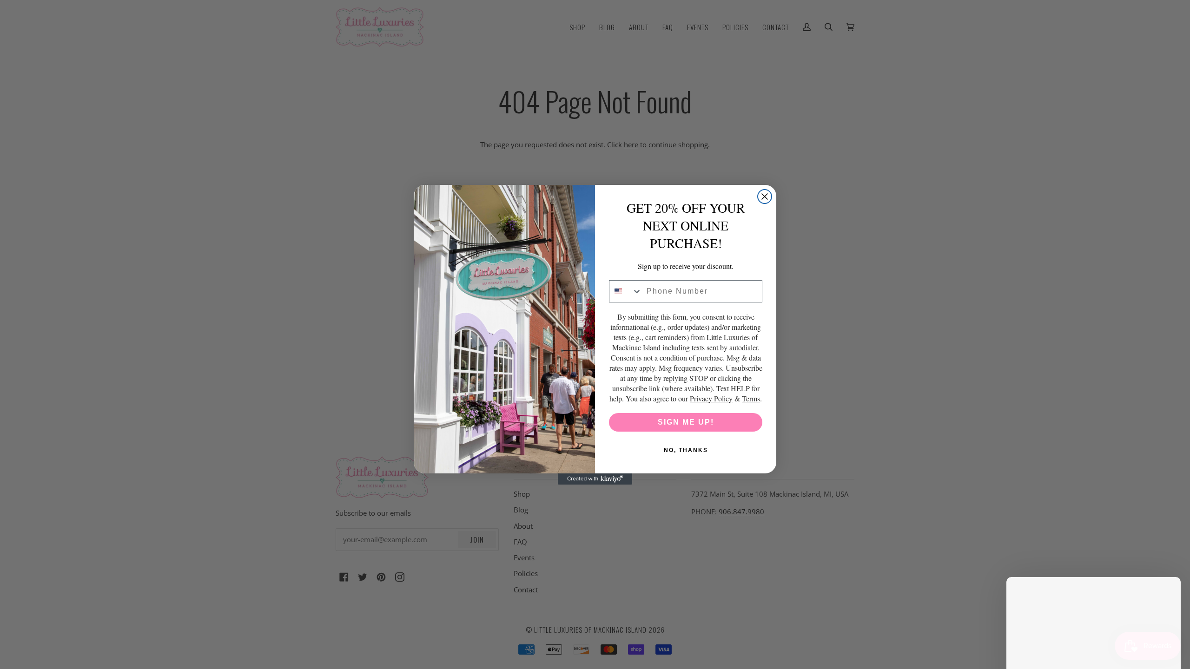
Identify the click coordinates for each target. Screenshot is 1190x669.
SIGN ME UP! (686, 422)
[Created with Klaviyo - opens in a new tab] (595, 479)
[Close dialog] (765, 196)
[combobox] (625, 291)
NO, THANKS (686, 450)
